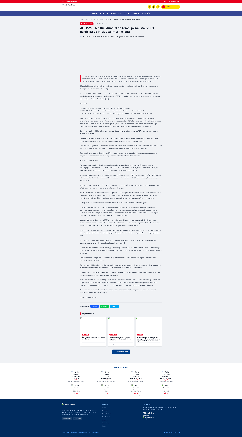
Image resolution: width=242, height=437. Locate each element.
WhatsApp (104, 306)
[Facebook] (153, 7)
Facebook (94, 306)
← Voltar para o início (121, 351)
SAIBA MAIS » (101, 344)
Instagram (68, 418)
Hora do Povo (116, 13)
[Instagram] (149, 7)
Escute (127, 13)
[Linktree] (158, 7)
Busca (104, 426)
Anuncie (136, 13)
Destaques (104, 13)
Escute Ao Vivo (106, 417)
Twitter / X (114, 306)
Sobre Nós (146, 13)
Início (94, 13)
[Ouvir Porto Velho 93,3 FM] (163, 6)
